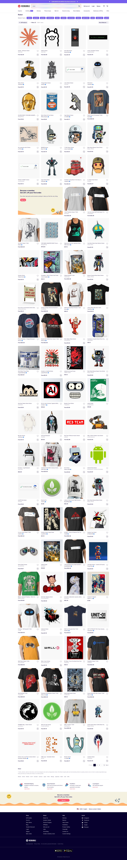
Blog (27, 824)
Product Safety (66, 827)
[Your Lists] (104, 6)
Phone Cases (47, 11)
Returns (64, 820)
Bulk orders (29, 833)
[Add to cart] (38, 55)
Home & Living (66, 11)
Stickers (39, 11)
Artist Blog (46, 831)
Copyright (64, 829)
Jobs (44, 829)
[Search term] (79, 6)
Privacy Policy (37, 843)
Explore (20, 11)
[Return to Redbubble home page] (24, 6)
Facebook (86, 820)
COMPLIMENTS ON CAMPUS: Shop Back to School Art (63, 1)
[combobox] (56, 6)
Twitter (86, 822)
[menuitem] (20, 11)
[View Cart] (107, 6)
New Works (29, 822)
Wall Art (57, 11)
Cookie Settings (66, 833)
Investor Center (47, 820)
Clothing (29, 11)
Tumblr (86, 824)
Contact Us (65, 831)
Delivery (64, 818)
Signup (28, 831)
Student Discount (30, 827)
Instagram (86, 818)
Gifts (108, 11)
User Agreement (29, 843)
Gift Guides (29, 818)
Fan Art (28, 820)
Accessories (87, 11)
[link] (29, 18)
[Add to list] (38, 51)
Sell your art (46, 827)
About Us (45, 818)
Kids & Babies (76, 11)
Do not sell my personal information (48, 843)
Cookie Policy (60, 843)
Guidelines (65, 824)
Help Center (65, 822)
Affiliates (45, 824)
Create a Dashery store (49, 833)
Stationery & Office (98, 11)
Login (27, 829)
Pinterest (86, 827)
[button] (63, 1)
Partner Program (47, 822)
